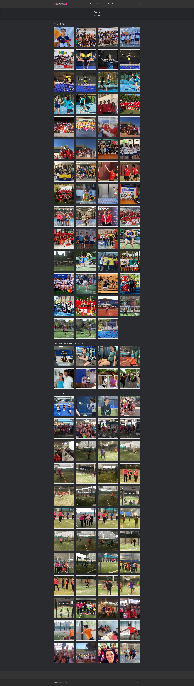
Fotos (105, 4)
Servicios (99, 4)
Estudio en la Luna (58, 682)
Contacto (132, 4)
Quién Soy (92, 4)
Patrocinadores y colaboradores (120, 4)
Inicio (87, 4)
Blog (109, 4)
